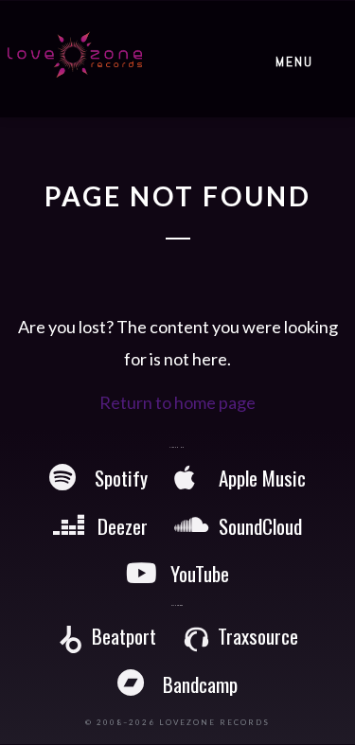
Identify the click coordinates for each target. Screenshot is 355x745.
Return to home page (177, 402)
